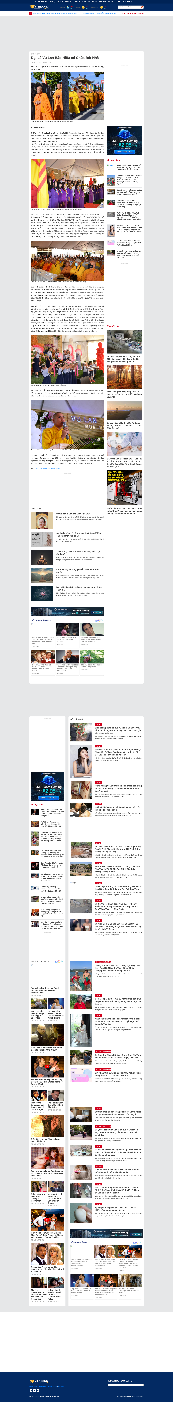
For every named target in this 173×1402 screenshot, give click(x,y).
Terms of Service (52, 1386)
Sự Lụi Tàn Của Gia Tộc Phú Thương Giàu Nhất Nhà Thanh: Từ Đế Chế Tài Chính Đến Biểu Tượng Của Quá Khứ (117, 869)
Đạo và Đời (35, 54)
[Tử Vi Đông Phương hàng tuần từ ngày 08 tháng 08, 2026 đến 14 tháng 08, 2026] (35, 824)
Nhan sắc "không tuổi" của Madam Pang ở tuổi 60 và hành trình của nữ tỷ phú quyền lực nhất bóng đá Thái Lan (117, 1021)
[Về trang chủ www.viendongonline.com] (39, 7)
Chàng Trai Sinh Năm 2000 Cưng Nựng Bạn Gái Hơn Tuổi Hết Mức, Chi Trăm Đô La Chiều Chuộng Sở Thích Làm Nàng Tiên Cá (129, 180)
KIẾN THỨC (102, 2)
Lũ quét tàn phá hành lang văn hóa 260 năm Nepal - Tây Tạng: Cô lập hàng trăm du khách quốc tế (123, 359)
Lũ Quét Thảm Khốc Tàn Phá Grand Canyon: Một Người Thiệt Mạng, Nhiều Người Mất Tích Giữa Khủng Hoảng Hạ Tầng (118, 849)
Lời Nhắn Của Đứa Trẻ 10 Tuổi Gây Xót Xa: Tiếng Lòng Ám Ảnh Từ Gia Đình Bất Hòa (129, 243)
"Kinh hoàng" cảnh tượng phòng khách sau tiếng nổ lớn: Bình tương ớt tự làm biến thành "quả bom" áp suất (118, 788)
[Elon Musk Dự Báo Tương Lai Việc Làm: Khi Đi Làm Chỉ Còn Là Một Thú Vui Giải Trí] (35, 866)
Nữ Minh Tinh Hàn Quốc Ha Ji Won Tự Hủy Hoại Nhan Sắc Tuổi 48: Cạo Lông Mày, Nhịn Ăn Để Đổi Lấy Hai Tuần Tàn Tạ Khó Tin (118, 752)
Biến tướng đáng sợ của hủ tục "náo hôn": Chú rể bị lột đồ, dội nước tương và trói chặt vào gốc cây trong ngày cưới (118, 730)
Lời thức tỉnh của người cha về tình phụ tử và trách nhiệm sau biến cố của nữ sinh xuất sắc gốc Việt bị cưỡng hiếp (60, 13)
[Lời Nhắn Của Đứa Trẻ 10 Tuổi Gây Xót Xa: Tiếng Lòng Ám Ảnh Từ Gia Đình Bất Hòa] (111, 242)
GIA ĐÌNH (111, 2)
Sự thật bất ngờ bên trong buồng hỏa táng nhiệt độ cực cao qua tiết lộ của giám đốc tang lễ (129, 192)
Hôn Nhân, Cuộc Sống (103, 962)
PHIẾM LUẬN (86, 2)
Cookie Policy (33, 1386)
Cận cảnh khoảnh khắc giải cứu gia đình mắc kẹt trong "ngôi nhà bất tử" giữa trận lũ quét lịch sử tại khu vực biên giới (118, 1152)
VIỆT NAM (60, 2)
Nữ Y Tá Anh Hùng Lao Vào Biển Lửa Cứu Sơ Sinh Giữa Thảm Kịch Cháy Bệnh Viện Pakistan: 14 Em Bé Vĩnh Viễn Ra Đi (118, 1190)
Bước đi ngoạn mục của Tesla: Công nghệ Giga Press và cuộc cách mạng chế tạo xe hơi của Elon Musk (124, 511)
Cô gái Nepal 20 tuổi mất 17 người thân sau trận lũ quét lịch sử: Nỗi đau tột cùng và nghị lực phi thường (118, 1001)
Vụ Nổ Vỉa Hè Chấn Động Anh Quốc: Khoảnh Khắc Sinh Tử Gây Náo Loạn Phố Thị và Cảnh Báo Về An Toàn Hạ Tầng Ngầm (116, 906)
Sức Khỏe (99, 1166)
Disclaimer (61, 1386)
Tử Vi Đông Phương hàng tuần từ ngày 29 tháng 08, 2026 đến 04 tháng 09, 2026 (124, 394)
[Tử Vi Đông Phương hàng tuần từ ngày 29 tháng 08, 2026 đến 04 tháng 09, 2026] (124, 377)
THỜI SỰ (52, 2)
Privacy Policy (42, 1386)
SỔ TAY (94, 2)
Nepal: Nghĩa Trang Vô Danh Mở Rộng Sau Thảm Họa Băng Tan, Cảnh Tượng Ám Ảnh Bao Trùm (129, 167)
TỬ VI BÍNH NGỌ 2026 (40, 2)
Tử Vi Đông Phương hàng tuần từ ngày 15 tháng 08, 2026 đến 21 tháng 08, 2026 (51, 889)
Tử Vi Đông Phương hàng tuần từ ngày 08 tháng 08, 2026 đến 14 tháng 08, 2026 (51, 824)
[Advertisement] (86, 34)
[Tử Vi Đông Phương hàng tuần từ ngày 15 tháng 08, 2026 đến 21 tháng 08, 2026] (35, 888)
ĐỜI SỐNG (68, 2)
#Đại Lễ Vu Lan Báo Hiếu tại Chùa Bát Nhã (48, 468)
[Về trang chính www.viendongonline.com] (31, 2)
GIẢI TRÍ (118, 2)
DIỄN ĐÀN (77, 2)
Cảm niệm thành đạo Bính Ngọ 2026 (73, 514)
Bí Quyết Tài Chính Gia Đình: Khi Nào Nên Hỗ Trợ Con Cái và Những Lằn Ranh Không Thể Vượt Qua (116, 1132)
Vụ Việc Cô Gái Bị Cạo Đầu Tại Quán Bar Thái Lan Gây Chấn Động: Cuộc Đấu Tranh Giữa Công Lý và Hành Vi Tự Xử (118, 926)
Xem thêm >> (127, 2)
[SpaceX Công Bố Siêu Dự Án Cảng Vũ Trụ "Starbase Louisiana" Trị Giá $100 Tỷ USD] (124, 410)
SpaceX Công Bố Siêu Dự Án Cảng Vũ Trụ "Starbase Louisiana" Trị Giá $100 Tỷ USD (124, 425)
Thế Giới (99, 724)
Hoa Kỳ (98, 843)
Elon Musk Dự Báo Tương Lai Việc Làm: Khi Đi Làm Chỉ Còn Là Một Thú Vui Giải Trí (52, 865)
